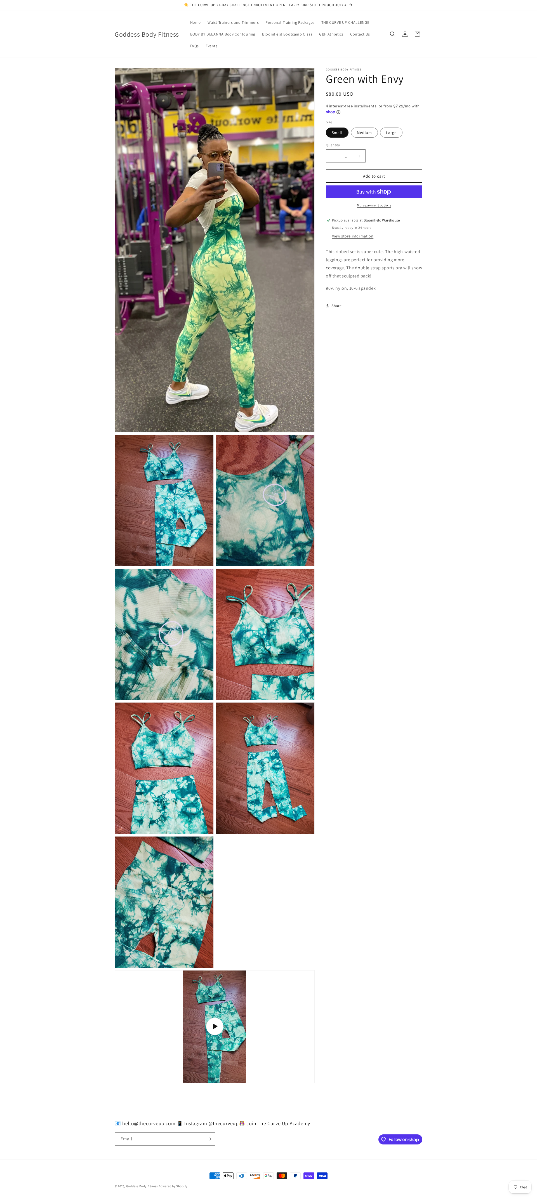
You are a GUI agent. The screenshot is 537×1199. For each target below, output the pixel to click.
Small (337, 132)
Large (391, 132)
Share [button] (336, 305)
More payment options (374, 205)
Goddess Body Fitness (142, 1186)
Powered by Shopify (173, 1186)
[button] (393, 34)
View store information (352, 236)
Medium (364, 132)
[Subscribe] (209, 1139)
